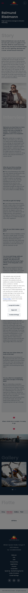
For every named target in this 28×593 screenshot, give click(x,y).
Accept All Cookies (14, 305)
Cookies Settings (14, 314)
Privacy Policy (7, 299)
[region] (14, 296)
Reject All (14, 310)
